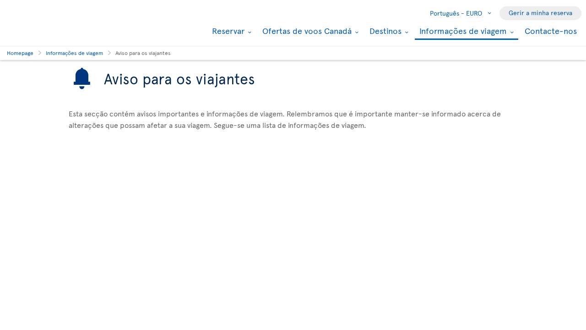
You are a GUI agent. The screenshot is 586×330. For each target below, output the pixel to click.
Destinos (384, 30)
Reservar (227, 30)
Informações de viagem (462, 31)
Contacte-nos (551, 30)
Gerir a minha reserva (540, 12)
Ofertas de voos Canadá (306, 30)
